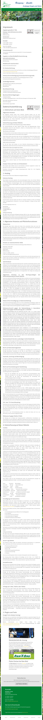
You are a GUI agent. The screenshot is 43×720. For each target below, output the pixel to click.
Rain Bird (24, 663)
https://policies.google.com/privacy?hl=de (11, 624)
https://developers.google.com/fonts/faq (11, 623)
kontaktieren (25, 646)
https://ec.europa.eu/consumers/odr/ (10, 71)
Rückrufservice (25, 712)
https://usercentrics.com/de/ (8, 506)
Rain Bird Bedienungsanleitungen (11, 709)
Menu (36, 9)
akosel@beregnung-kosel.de (12, 701)
